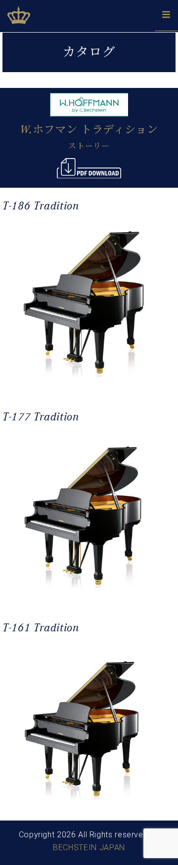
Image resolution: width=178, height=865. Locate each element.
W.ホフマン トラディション (89, 129)
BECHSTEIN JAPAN (89, 847)
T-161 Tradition (40, 627)
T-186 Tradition (40, 205)
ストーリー (88, 146)
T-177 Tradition (40, 416)
